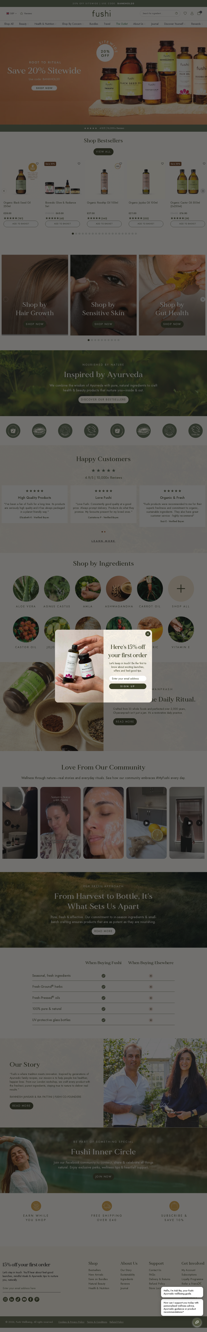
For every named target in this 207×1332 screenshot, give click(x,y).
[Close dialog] (148, 634)
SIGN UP (127, 686)
